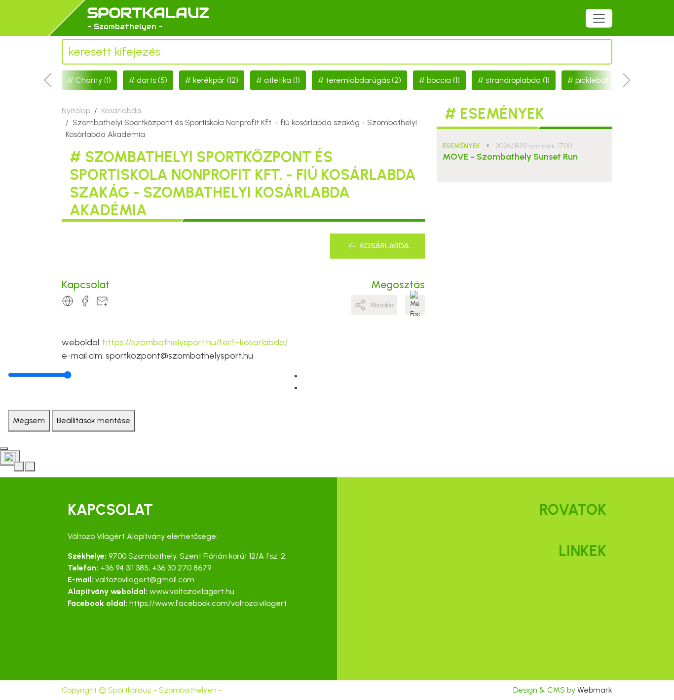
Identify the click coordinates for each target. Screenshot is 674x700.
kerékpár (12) (215, 80)
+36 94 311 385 (124, 567)
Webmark (594, 690)
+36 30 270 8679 (181, 567)
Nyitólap (76, 110)
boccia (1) (443, 80)
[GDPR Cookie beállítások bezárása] (4, 448)
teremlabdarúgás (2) (363, 80)
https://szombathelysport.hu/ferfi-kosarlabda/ (195, 342)
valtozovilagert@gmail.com (144, 579)
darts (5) (152, 80)
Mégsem (29, 420)
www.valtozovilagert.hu (192, 591)
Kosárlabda (121, 110)
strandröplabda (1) (518, 80)
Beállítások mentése (93, 420)
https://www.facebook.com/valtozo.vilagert (208, 603)
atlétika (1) (282, 80)
